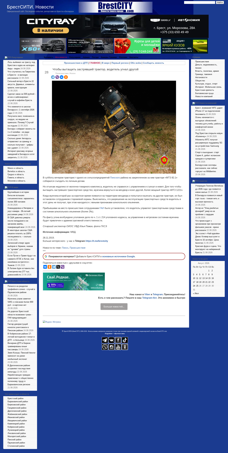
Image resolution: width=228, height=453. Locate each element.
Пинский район (14, 439)
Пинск (65, 247)
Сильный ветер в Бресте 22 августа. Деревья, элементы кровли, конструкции (21, 84)
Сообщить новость (153, 63)
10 (194, 278)
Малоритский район (17, 436)
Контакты (134, 57)
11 (197, 278)
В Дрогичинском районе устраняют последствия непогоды (19, 368)
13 (203, 278)
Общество (200, 80)
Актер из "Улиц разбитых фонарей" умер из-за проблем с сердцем (207, 211)
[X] (58, 267)
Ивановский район (16, 417)
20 (203, 282)
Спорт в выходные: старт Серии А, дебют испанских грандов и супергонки (207, 155)
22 (209, 282)
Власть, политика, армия (207, 71)
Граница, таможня (203, 74)
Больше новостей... (114, 306)
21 (206, 282)
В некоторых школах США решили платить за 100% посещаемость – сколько (20, 233)
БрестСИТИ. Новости (30, 6)
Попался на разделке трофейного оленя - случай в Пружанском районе (21, 289)
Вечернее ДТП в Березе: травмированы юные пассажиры (19, 346)
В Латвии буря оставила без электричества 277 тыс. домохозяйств (21, 271)
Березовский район (17, 404)
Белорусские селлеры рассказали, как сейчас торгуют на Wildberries (206, 168)
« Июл (196, 293)
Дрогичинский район (17, 411)
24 (194, 286)
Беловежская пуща (204, 93)
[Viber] (57, 77)
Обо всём (135, 63)
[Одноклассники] (66, 77)
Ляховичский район (17, 433)
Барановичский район (18, 401)
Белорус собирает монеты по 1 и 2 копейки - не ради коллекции (21, 132)
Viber (147, 294)
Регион (72, 73)
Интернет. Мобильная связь (208, 87)
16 (213, 278)
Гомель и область (16, 177)
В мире (15, 187)
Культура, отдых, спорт (206, 84)
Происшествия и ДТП (76, 63)
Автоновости (201, 77)
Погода (95, 57)
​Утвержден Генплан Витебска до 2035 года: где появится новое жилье (209, 189)
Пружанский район (16, 443)
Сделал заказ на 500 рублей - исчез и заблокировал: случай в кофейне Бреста (22, 97)
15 (209, 278)
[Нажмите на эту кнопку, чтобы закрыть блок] (35, 57)
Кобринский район (16, 427)
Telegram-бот (149, 297)
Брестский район (15, 398)
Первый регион (120, 63)
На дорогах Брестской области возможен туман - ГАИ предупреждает (20, 314)
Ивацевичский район (17, 420)
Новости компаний (203, 96)
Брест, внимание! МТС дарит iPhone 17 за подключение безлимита (209, 111)
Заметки (203, 181)
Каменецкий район (16, 423)
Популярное (17, 57)
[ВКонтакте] (61, 77)
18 (197, 282)
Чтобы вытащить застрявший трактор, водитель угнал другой (96, 69)
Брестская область (20, 281)
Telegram (158, 294)
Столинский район (16, 446)
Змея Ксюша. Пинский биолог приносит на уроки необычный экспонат (22, 356)
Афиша (86, 57)
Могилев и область (16, 181)
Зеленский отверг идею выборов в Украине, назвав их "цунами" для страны (20, 246)
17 (194, 282)
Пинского (115, 177)
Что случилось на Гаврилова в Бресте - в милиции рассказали (21, 74)
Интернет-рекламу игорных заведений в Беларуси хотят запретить (21, 154)
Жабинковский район (17, 414)
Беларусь (48, 57)
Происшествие (77, 247)
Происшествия (62, 73)
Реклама (123, 57)
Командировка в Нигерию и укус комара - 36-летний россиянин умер (20, 211)
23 (213, 282)
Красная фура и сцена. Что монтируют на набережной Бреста (208, 249)
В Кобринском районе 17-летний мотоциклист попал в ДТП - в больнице (21, 337)
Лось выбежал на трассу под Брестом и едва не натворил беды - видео (21, 65)
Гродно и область (16, 174)
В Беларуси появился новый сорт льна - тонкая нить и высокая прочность (208, 198)
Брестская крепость (204, 90)
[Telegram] (53, 77)
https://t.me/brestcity (97, 241)
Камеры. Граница (109, 57)
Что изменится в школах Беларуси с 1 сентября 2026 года (21, 109)
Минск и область (15, 168)
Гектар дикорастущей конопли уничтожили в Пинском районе (18, 327)
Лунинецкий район (16, 430)
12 (200, 278)
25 (197, 286)
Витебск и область (16, 171)
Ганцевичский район (17, 408)
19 (200, 282)
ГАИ (102, 208)
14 (206, 278)
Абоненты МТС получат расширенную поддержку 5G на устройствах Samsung (208, 142)
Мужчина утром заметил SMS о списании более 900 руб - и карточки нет (20, 302)
